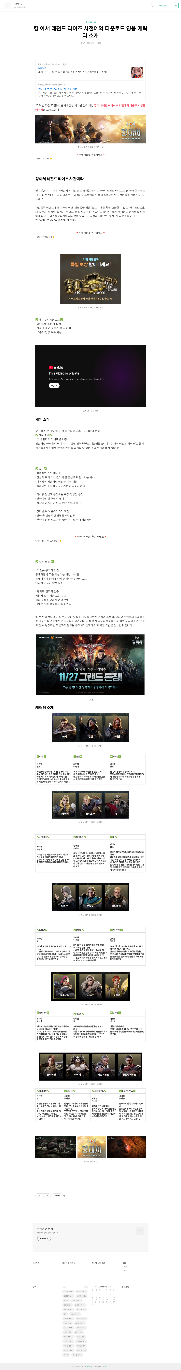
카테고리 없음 (90, 22)
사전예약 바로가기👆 (43, 158)
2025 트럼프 (68, 1341)
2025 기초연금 (69, 1296)
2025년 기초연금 (80, 1323)
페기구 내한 (80, 1337)
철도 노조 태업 (68, 1350)
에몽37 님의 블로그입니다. (47, 1233)
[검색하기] (152, 5)
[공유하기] (44, 1196)
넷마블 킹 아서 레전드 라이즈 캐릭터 (82, 1296)
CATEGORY (163, 6)
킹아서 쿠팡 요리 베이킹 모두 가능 (57, 88)
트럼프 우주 (67, 1323)
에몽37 (17, 4)
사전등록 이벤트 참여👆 (44, 237)
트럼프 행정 (67, 1332)
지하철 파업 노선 (69, 1346)
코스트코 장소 (81, 1310)
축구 (65, 1314)
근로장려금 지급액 (80, 1305)
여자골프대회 (81, 1346)
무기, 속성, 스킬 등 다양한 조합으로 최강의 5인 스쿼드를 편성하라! (72, 72)
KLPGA (66, 1355)
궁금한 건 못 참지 (46, 1228)
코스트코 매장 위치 (69, 1310)
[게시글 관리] (47, 1196)
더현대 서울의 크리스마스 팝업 (82, 1341)
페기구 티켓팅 (68, 1328)
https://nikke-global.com (49, 64)
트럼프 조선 (67, 1305)
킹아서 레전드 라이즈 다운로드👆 (48, 541)
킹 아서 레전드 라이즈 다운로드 (69, 1291)
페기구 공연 (79, 1332)
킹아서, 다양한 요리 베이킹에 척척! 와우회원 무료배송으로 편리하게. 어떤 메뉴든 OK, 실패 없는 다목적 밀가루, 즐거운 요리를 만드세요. (89, 94)
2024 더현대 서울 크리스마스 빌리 (82, 1291)
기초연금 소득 (81, 1350)
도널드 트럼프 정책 (76, 1314)
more (86, 1287)
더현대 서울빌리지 (77, 1301)
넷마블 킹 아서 (77, 1355)
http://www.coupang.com (50, 84)
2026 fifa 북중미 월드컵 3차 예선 (69, 1337)
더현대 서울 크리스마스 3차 (69, 1319)
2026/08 (103, 1287)
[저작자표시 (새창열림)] (64, 1196)
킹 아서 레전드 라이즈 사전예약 (82, 1319)
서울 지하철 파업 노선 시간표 (82, 1328)
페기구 (66, 1301)
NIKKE (42, 68)
